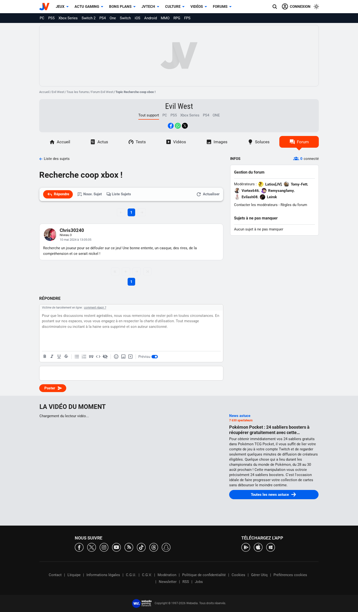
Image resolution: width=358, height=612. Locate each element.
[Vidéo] (130, 357)
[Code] (98, 357)
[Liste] (77, 357)
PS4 (102, 18)
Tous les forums (77, 92)
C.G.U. (131, 575)
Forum (303, 141)
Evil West (58, 92)
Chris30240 (72, 230)
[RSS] (128, 547)
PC (42, 18)
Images (220, 141)
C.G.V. (147, 575)
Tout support (148, 115)
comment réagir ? (95, 307)
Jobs (199, 582)
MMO (165, 18)
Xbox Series (68, 18)
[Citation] (91, 357)
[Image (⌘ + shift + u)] (123, 357)
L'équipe (74, 575)
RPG (176, 18)
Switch (125, 18)
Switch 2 (88, 18)
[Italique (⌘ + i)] (52, 357)
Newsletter (168, 582)
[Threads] (153, 547)
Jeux (60, 6)
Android (150, 18)
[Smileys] (116, 357)
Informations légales (103, 575)
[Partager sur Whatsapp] (178, 126)
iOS (137, 18)
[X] (91, 547)
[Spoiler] (105, 357)
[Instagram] (104, 547)
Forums (220, 6)
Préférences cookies (290, 575)
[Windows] (270, 547)
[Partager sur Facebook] (171, 126)
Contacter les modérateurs (256, 205)
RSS (185, 582)
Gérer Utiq (259, 575)
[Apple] (258, 547)
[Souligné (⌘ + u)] (59, 357)
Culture (172, 6)
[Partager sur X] (185, 126)
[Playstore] (245, 547)
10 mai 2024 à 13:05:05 (75, 239)
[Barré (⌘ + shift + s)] (66, 357)
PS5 (51, 18)
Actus (102, 141)
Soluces (262, 141)
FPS (187, 18)
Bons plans (120, 6)
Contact (55, 575)
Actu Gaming (87, 6)
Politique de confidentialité (204, 575)
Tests (141, 141)
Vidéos (196, 6)
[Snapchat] (166, 547)
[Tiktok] (141, 547)
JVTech (148, 6)
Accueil (44, 92)
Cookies (238, 575)
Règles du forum (294, 205)
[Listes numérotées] (84, 357)
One (113, 18)
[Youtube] (116, 547)
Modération (167, 575)
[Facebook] (79, 547)
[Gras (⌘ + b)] (45, 357)
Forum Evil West (102, 92)
